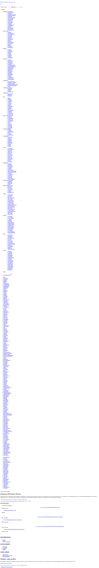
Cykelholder (10, 101)
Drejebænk (10, 61)
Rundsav (9, 59)
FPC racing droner (11, 209)
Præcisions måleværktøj (12, 85)
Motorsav (9, 45)
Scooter (9, 132)
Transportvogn (10, 91)
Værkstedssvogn (6, 285)
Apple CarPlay (10, 113)
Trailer (9, 97)
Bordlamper (10, 253)
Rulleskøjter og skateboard (8, 180)
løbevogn (5, 349)
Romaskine (10, 167)
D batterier (10, 220)
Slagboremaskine (11, 67)
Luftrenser (10, 55)
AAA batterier (10, 217)
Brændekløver (10, 47)
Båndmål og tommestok (12, 82)
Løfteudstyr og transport (7, 87)
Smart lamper (10, 264)
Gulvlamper (10, 252)
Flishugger (10, 41)
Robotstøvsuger (11, 12)
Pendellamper (10, 255)
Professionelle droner (12, 211)
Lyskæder (9, 269)
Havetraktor (10, 35)
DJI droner (10, 196)
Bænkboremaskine (6, 392)
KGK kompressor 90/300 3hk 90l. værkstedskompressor (14, 529)
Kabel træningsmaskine (7, 414)
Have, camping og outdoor (8, 115)
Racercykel (10, 157)
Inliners (9, 184)
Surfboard (10, 141)
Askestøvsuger (10, 18)
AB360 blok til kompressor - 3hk (10, 510)
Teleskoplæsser (6, 375)
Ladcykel (9, 159)
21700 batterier (10, 228)
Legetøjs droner (11, 202)
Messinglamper (10, 266)
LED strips (10, 259)
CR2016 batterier (11, 224)
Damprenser (10, 16)
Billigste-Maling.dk (6, 556)
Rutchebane (10, 125)
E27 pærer (10, 238)
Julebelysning (10, 263)
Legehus (9, 123)
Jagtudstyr (10, 116)
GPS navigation (11, 110)
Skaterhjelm (10, 182)
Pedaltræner (5, 406)
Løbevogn (10, 191)
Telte (9, 122)
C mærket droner (11, 210)
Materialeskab (10, 74)
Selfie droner (10, 208)
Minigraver (10, 94)
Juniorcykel (10, 152)
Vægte (9, 86)
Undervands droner (11, 207)
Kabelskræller (5, 391)
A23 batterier (10, 229)
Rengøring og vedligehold (8, 11)
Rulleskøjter (10, 183)
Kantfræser (10, 63)
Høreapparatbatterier (11, 232)
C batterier (10, 219)
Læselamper (10, 256)
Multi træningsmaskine (12, 172)
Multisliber (10, 72)
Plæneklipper (10, 33)
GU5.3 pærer (10, 242)
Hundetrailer (10, 148)
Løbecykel (10, 150)
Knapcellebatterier (11, 231)
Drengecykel (10, 154)
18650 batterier (10, 227)
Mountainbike (10, 158)
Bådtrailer (9, 98)
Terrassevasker (10, 27)
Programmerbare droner (12, 204)
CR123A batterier (11, 226)
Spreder (9, 44)
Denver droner (10, 199)
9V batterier (10, 221)
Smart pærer (10, 245)
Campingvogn (10, 119)
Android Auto (10, 114)
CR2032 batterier (11, 222)
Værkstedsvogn (11, 78)
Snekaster (9, 26)
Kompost (5, 405)
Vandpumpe (10, 51)
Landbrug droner (11, 203)
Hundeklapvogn (11, 192)
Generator (10, 49)
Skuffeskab (10, 75)
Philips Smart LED (11, 249)
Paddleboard (10, 142)
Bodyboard (10, 143)
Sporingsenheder (6, 304)
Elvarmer (9, 52)
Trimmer (9, 32)
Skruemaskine (10, 69)
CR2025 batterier (11, 223)
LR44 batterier (10, 225)
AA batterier (10, 216)
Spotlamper (10, 258)
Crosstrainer (10, 166)
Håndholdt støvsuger (11, 15)
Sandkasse (10, 124)
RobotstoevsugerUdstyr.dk (7, 555)
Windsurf (9, 144)
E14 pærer (10, 239)
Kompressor (10, 50)
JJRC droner (10, 198)
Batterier (4, 215)
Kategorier (3, 9)
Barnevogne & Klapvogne (8, 185)
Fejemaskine (10, 22)
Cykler (4, 147)
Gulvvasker (10, 20)
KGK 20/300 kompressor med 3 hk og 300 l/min (13, 519)
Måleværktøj (5, 80)
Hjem (4, 271)
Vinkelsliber (10, 73)
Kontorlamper (10, 260)
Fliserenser (10, 23)
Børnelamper (5, 467)
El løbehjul (10, 130)
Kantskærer (10, 38)
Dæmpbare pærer (11, 243)
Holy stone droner (11, 197)
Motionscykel (10, 165)
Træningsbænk (10, 169)
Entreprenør (5, 92)
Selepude (9, 105)
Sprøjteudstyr (10, 25)
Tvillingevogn (10, 189)
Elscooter (9, 133)
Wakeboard (10, 140)
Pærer (4, 233)
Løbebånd (10, 163)
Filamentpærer (10, 246)
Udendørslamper (11, 257)
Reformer (9, 168)
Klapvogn (10, 187)
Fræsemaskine (10, 62)
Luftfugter (10, 54)
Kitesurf (9, 145)
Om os (4, 539)
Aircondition (10, 57)
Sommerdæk (10, 106)
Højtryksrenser (10, 28)
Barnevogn (10, 186)
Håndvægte (10, 176)
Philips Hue (10, 248)
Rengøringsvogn (6, 388)
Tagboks (9, 102)
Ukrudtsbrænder (11, 24)
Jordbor (9, 40)
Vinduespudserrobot (11, 17)
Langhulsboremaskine (12, 66)
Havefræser (10, 36)
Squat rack (10, 173)
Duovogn (9, 190)
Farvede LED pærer (11, 244)
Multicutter (10, 70)
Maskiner (5, 48)
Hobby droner (10, 212)
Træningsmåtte (10, 178)
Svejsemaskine (10, 60)
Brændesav (10, 46)
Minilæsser (10, 95)
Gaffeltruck (10, 88)
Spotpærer (10, 247)
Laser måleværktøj (11, 81)
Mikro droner (10, 214)
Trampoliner (10, 127)
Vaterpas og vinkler (11, 83)
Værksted (5, 58)
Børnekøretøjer (6, 340)
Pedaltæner (10, 164)
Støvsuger (10, 13)
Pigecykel (9, 153)
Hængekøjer (5, 422)
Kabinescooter (10, 134)
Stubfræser (10, 37)
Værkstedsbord (10, 77)
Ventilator (9, 56)
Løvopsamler (10, 43)
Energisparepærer (11, 237)
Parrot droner (10, 194)
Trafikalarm (10, 111)
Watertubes (10, 139)
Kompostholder (11, 42)
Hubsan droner (10, 201)
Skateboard (10, 181)
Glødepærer (10, 236)
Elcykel (9, 160)
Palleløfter (10, 89)
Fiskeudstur (10, 117)
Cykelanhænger (11, 149)
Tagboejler (10, 103)
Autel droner (10, 195)
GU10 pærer (5, 460)
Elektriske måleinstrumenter (13, 84)
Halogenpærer (10, 235)
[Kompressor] (9, 505)
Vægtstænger (10, 174)
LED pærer (10, 234)
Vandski (9, 138)
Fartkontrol (10, 112)
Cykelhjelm (10, 161)
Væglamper (10, 254)
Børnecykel (10, 151)
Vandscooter (10, 137)
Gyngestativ (10, 126)
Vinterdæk (10, 107)
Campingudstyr (10, 118)
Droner (4, 193)
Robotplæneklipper (11, 34)
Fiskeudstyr (5, 334)
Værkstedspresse (11, 79)
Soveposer (10, 121)
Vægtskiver (10, 175)
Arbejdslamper (10, 261)
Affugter (9, 53)
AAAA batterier (11, 218)
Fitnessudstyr (5, 162)
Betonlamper (10, 267)
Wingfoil (9, 146)
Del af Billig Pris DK (7, 275)
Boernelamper (10, 268)
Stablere (9, 90)
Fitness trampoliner (11, 179)
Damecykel (10, 155)
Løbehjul (9, 129)
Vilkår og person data (6, 541)
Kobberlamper (10, 265)
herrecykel (10, 156)
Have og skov (5, 31)
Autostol (9, 104)
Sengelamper (10, 262)
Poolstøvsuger (10, 19)
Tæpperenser (10, 21)
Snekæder (10, 108)
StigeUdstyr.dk (5, 554)
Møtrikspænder (10, 68)
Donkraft (9, 76)
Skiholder (9, 99)
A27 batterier (10, 230)
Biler (4, 96)
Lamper (4, 250)
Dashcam (9, 109)
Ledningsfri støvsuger (12, 14)
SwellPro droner (11, 200)
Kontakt (4, 540)
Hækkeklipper (10, 39)
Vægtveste (10, 177)
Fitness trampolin (6, 420)
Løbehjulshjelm (11, 131)
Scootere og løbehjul (7, 128)
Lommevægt (5, 476)
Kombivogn (10, 188)
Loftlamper (10, 251)
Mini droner (10, 213)
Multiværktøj (10, 71)
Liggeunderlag (10, 120)
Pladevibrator (10, 93)
